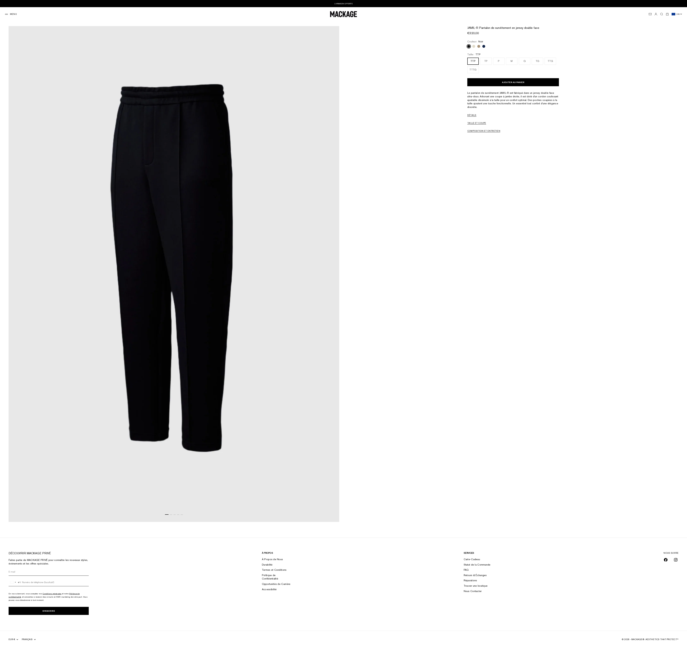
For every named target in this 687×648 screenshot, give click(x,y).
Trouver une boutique (476, 585)
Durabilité (267, 564)
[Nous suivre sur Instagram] (676, 560)
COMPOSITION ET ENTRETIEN (483, 131)
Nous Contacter (473, 591)
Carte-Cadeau (472, 559)
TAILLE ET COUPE (476, 123)
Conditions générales (52, 593)
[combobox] (15, 582)
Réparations (470, 580)
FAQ (466, 569)
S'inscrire (48, 611)
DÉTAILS (471, 115)
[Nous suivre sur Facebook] (666, 560)
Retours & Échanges (475, 575)
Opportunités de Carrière (276, 584)
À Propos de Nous (272, 559)
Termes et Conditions (274, 569)
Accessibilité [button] (269, 589)
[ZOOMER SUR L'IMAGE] (332, 513)
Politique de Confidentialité (270, 577)
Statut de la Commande (477, 564)
